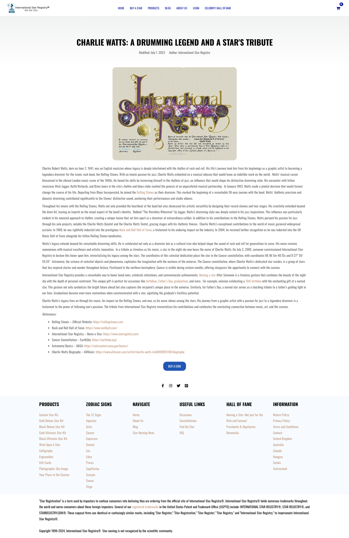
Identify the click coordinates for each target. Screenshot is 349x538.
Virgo (89, 486)
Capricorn (92, 438)
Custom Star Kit (48, 414)
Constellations (188, 420)
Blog (168, 8)
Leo (88, 450)
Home (121, 8)
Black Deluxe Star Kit (52, 426)
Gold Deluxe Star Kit (51, 420)
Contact (277, 432)
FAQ (182, 432)
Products (153, 8)
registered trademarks (145, 506)
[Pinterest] (186, 386)
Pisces (90, 462)
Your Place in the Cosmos (54, 474)
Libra (89, 456)
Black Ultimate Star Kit (53, 438)
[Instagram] (170, 386)
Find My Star (187, 426)
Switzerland (280, 468)
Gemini (90, 444)
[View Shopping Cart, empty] (338, 8)
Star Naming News (143, 432)
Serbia (277, 462)
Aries (89, 426)
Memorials (232, 432)
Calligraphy (46, 450)
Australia (278, 444)
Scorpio (90, 474)
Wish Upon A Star (49, 444)
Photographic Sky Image (53, 468)
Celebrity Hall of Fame (218, 8)
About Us (181, 8)
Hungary (278, 456)
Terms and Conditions (286, 426)
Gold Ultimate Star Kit (52, 432)
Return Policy (281, 414)
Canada (277, 450)
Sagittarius (92, 468)
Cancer (90, 432)
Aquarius (91, 420)
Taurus (90, 480)
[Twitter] (178, 386)
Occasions (186, 414)
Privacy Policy (281, 420)
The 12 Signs (93, 414)
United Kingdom (282, 438)
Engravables (46, 456)
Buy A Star (136, 8)
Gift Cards (45, 462)
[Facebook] (163, 386)
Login (196, 8)
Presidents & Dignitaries (240, 426)
